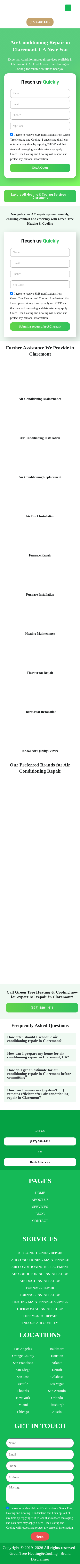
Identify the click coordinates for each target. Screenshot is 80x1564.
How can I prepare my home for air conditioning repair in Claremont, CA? (38, 1055)
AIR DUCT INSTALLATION (40, 1281)
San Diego (23, 1370)
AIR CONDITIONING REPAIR (40, 1253)
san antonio (57, 1391)
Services (40, 1207)
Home (40, 1193)
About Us (40, 1200)
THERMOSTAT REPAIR (40, 1316)
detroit (57, 1370)
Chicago (23, 1412)
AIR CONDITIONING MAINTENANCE (40, 1260)
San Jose (23, 1377)
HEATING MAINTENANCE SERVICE (40, 1302)
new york (23, 1398)
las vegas (57, 1384)
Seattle (23, 1384)
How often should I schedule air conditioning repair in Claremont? (34, 1039)
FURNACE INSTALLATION (40, 1295)
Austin (57, 1412)
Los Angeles (23, 1349)
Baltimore (57, 1349)
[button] (68, 8)
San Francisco (23, 1363)
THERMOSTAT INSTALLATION (40, 1309)
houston (57, 1356)
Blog (40, 1214)
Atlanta (57, 1363)
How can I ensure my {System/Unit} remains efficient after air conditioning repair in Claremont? (38, 1094)
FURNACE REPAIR (40, 1288)
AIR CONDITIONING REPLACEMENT (40, 1267)
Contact (40, 1221)
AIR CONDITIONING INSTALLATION (40, 1274)
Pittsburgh (56, 1405)
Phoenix (23, 1391)
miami (23, 1405)
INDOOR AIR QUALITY (40, 1323)
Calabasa (57, 1377)
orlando (57, 1398)
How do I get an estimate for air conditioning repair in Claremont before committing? (39, 1073)
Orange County (23, 1356)
